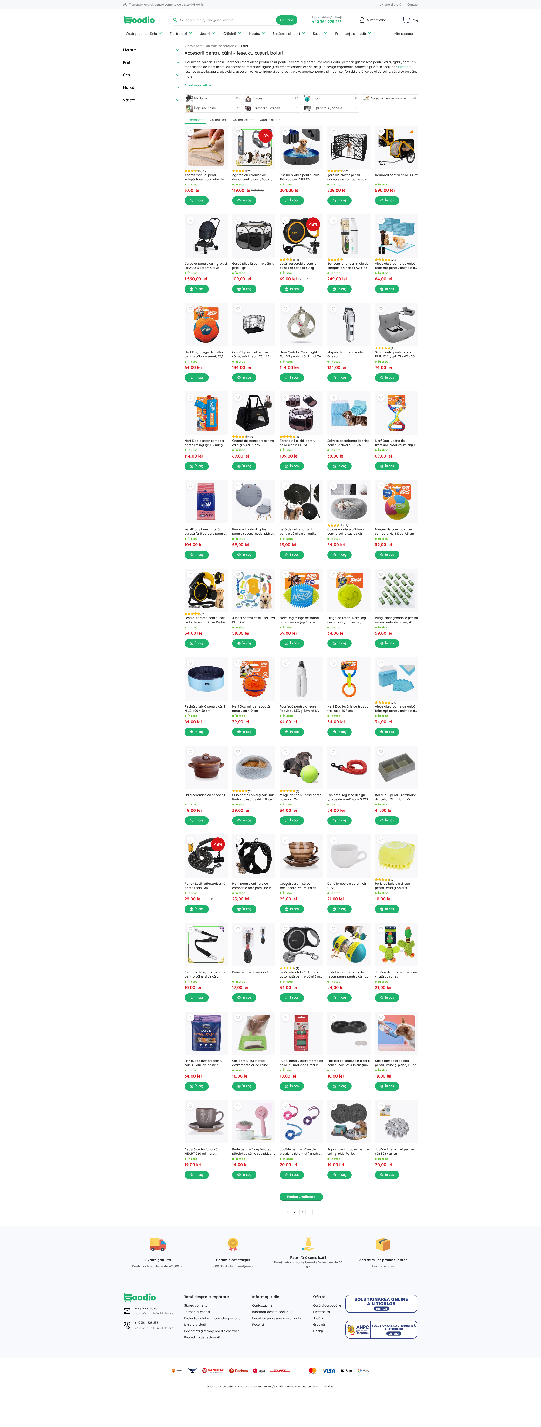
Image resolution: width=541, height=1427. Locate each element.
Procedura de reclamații (202, 1337)
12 (315, 1212)
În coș (199, 200)
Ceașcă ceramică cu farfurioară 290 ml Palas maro (298, 886)
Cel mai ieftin (219, 120)
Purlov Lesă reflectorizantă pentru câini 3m (205, 886)
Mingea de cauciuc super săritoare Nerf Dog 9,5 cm (394, 531)
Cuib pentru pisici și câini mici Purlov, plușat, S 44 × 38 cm (253, 797)
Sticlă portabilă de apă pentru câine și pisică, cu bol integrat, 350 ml (396, 1063)
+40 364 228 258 (327, 21)
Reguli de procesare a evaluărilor (277, 1318)
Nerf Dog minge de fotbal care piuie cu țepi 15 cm (299, 620)
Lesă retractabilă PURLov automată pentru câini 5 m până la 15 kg (300, 974)
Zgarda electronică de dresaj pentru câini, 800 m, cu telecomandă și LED (252, 177)
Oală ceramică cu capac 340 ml (206, 797)
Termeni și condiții (197, 1312)
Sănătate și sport (286, 33)
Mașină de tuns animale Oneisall (345, 354)
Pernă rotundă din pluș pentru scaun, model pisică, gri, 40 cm (252, 531)
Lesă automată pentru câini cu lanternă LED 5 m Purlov (205, 620)
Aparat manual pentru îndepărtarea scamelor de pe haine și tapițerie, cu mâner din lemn (204, 177)
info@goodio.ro (146, 1308)
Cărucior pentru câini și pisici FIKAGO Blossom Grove (206, 265)
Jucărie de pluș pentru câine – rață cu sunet (396, 974)
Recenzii (258, 1324)
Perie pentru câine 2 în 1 (250, 972)
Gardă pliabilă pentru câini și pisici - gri (253, 265)
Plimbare (405, 67)
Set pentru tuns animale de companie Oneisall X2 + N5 (348, 265)
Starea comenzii (196, 1305)
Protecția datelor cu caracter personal (212, 1318)
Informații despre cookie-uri (272, 1312)
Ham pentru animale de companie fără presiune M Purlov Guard (251, 886)
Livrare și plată (390, 4)
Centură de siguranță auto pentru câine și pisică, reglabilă (205, 974)
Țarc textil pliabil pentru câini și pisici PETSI (298, 443)
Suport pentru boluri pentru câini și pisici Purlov (348, 1151)
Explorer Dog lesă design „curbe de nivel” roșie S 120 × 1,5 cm (348, 797)
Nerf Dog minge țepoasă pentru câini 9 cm (251, 708)
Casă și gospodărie (141, 33)
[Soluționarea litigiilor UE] (381, 1304)
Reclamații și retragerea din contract (211, 1331)
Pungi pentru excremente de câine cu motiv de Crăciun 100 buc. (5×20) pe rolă (301, 1063)
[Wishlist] (190, 132)
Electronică (178, 33)
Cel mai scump (243, 120)
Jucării (205, 33)
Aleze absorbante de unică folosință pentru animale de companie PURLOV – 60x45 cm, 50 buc (396, 708)
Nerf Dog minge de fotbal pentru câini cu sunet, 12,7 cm (204, 354)
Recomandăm (195, 120)
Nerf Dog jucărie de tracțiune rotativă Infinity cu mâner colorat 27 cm (396, 443)
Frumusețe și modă (350, 33)
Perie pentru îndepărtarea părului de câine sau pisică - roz (253, 1151)
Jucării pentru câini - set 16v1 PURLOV (253, 620)
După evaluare (269, 120)
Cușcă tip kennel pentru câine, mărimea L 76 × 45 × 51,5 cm (251, 354)
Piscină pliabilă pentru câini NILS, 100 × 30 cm (205, 708)
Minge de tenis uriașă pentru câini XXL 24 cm (301, 797)
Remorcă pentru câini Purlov (396, 175)
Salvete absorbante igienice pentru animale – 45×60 (348, 443)
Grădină (229, 33)
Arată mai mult (196, 85)
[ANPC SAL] (381, 1329)
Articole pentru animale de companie (211, 46)
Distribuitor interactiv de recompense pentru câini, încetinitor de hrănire (346, 974)
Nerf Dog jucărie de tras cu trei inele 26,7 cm (347, 708)
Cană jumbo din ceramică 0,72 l (346, 886)
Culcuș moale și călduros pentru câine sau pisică (346, 531)
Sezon (317, 33)
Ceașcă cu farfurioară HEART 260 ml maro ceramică (201, 1151)
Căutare (286, 20)
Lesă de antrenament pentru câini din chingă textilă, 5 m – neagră (297, 531)
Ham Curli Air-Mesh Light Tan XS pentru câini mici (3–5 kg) (301, 354)
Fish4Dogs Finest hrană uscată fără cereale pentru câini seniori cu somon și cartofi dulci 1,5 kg (205, 531)
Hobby (254, 33)
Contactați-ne (262, 1305)
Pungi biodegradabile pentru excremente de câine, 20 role (396, 620)
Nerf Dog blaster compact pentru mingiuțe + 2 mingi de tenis (204, 443)
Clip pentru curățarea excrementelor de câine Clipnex (250, 1063)
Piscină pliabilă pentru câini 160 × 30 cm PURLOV (300, 177)
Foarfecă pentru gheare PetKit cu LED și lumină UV (299, 708)
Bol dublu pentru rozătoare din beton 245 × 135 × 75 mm (396, 797)
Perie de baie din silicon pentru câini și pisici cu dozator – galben (392, 886)
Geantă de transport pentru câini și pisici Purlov (253, 443)
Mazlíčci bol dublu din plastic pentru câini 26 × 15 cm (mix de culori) (348, 1063)
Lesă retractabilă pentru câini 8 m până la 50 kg (298, 265)
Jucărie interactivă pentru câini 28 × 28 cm (394, 1151)
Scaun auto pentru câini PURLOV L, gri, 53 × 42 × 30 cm (395, 354)
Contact (412, 4)
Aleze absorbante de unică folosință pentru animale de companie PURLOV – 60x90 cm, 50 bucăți (396, 265)
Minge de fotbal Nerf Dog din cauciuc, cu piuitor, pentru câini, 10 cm (346, 620)
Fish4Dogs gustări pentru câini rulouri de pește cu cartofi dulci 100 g (204, 1063)
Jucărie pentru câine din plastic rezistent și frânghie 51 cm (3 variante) (300, 1151)
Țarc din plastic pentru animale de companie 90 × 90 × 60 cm (347, 177)
